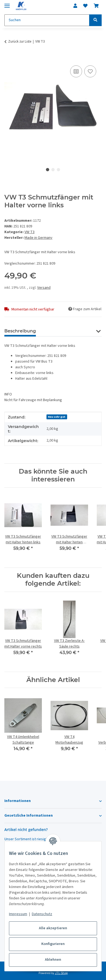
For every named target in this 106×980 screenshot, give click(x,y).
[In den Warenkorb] (8, 58)
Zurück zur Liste (19, 41)
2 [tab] (53, 169)
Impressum (18, 914)
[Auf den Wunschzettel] (90, 71)
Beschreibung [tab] (20, 331)
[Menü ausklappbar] (7, 3)
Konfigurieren (53, 944)
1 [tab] (47, 169)
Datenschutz (42, 914)
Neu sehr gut (57, 417)
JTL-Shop (61, 973)
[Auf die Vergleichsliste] (76, 71)
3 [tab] (58, 169)
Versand (44, 287)
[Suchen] (95, 20)
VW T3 (29, 232)
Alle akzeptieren (53, 928)
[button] (75, 6)
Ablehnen (53, 959)
